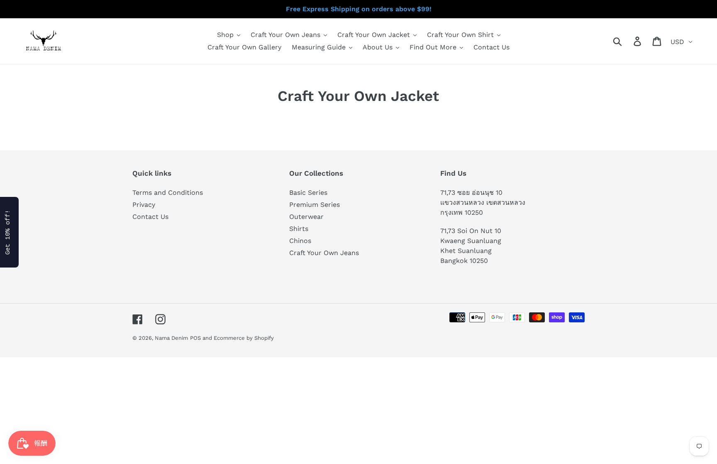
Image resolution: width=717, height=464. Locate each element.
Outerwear (306, 217)
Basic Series (308, 192)
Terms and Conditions (167, 192)
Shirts (298, 229)
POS (195, 338)
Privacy (143, 205)
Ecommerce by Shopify (244, 338)
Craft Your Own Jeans (324, 253)
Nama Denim (171, 338)
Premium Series (314, 205)
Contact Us (150, 217)
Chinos (300, 241)
